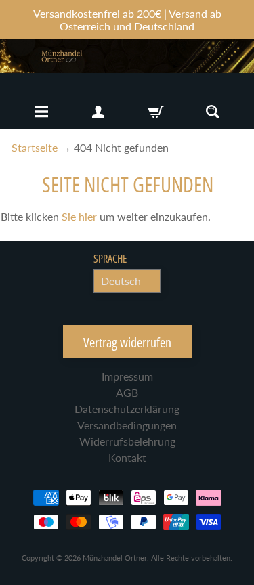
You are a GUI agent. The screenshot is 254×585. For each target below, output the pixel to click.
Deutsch (121, 280)
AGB (127, 392)
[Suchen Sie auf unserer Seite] (213, 112)
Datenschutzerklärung (127, 408)
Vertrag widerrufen (127, 342)
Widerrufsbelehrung (127, 441)
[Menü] (41, 112)
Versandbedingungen (127, 424)
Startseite (35, 147)
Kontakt (127, 457)
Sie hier (79, 216)
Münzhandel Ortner (115, 557)
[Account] (98, 112)
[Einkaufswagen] (156, 112)
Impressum (127, 376)
